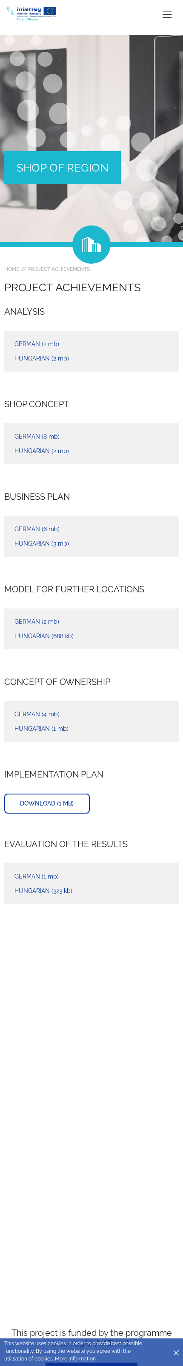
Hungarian (41, 358)
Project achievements (59, 269)
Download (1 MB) (47, 803)
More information (75, 1359)
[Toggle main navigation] (167, 14)
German (36, 344)
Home (11, 269)
